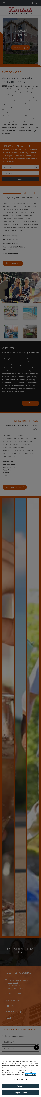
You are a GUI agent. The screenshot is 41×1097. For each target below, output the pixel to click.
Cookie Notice (30, 1075)
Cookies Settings (20, 1079)
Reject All (20, 1086)
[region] (20, 1076)
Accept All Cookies (20, 1093)
